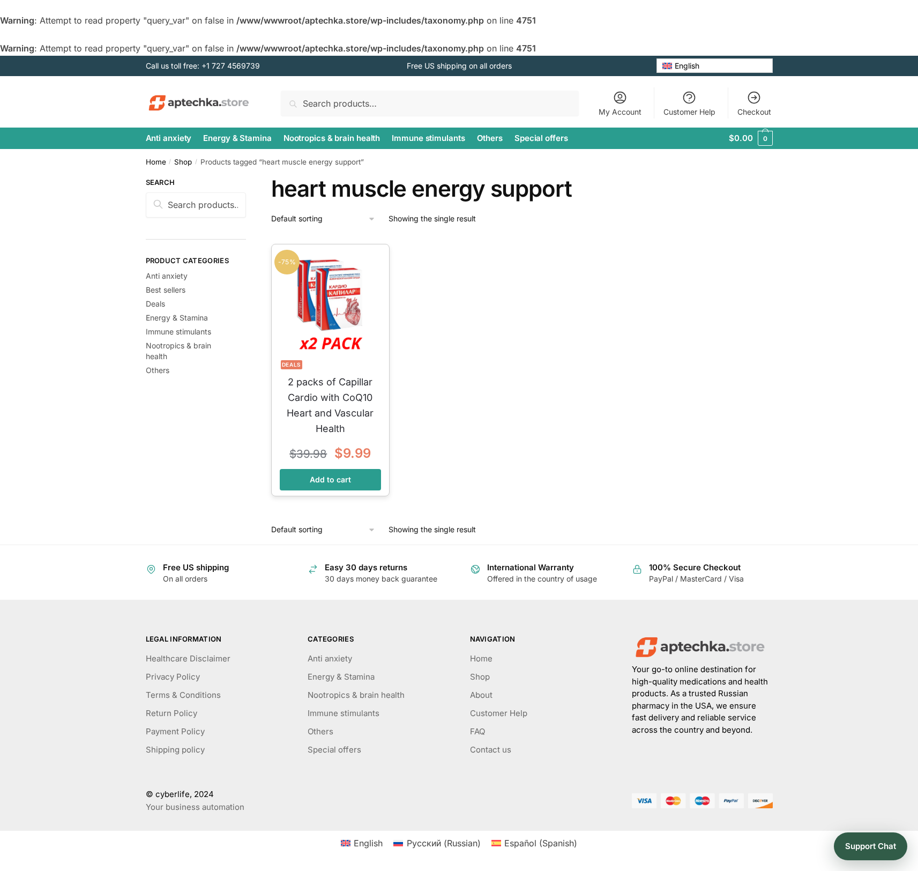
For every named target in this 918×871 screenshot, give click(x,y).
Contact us (490, 750)
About (481, 695)
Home (156, 162)
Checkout (754, 111)
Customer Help (689, 111)
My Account (620, 111)
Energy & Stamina (177, 317)
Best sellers (165, 289)
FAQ (477, 731)
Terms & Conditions (183, 695)
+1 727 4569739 (230, 65)
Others (157, 370)
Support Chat (870, 846)
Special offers (334, 750)
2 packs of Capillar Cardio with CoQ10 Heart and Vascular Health (330, 405)
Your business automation (195, 807)
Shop (183, 162)
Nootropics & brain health (356, 695)
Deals (292, 364)
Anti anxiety (167, 275)
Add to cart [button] (330, 479)
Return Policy (171, 713)
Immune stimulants (178, 331)
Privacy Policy (173, 677)
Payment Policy (175, 731)
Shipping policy (175, 750)
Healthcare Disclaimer (188, 658)
